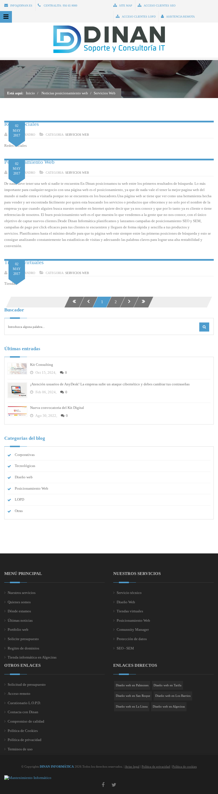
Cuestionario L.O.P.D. (24, 703)
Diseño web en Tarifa (167, 685)
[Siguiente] (129, 302)
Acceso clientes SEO (159, 5)
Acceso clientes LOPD (139, 16)
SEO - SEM (125, 648)
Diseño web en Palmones (132, 685)
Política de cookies (184, 766)
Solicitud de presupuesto (27, 684)
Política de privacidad (24, 740)
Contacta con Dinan (23, 712)
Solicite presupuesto (23, 639)
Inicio (30, 93)
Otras (19, 511)
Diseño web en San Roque (133, 695)
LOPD (19, 499)
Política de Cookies (23, 731)
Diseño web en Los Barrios (172, 695)
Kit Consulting (41, 364)
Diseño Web (126, 602)
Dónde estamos (19, 611)
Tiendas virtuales (130, 611)
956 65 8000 (70, 5)
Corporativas (25, 455)
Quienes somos (19, 602)
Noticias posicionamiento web (64, 93)
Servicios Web (77, 134)
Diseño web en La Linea (132, 706)
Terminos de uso (20, 749)
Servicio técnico (129, 593)
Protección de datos (132, 639)
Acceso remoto (19, 693)
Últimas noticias (20, 620)
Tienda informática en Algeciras (32, 657)
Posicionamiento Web (29, 162)
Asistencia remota (180, 16)
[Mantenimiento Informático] (27, 778)
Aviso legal (132, 766)
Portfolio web (18, 629)
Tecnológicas (25, 466)
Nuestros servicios (21, 593)
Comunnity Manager (133, 629)
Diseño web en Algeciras (169, 706)
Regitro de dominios (23, 648)
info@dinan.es (21, 5)
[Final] (143, 302)
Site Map (125, 5)
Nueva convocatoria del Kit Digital (57, 408)
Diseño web (24, 477)
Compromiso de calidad (26, 721)
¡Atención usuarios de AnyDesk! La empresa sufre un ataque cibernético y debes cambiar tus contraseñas (110, 384)
